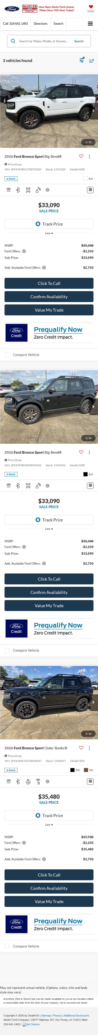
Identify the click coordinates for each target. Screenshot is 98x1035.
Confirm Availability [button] (49, 296)
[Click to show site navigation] (90, 24)
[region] (49, 256)
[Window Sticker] (90, 190)
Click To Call (49, 283)
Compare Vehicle (26, 354)
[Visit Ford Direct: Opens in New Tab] (32, 1024)
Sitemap (46, 1015)
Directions (41, 23)
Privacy (57, 1015)
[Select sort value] (90, 61)
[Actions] (89, 156)
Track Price (52, 223)
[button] (15, 24)
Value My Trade (49, 310)
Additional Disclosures (76, 1015)
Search (78, 41)
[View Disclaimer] (48, 190)
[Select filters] (82, 61)
